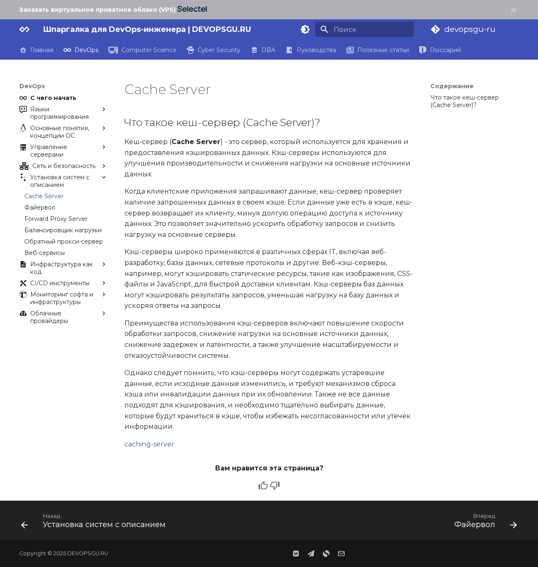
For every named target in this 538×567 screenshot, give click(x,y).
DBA (268, 50)
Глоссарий (445, 50)
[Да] (263, 485)
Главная (41, 50)
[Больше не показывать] (514, 10)
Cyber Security (219, 50)
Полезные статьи (383, 50)
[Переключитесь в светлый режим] (305, 29)
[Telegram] (311, 553)
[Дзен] (326, 553)
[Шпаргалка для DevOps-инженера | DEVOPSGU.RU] (24, 29)
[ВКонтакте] (296, 553)
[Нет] (275, 485)
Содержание (452, 86)
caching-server (149, 444)
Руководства (316, 50)
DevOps (86, 50)
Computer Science (149, 50)
